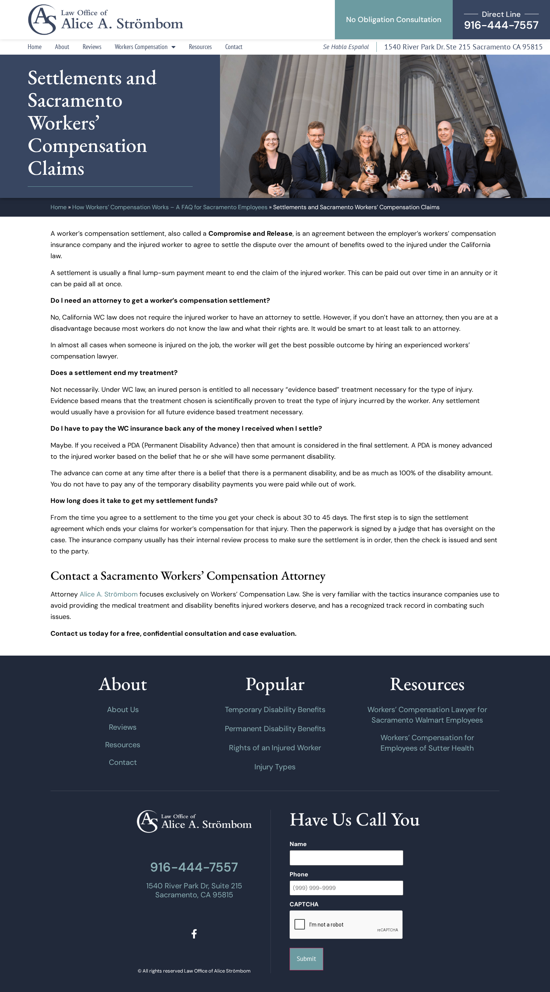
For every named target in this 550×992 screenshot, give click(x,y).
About (62, 46)
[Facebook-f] (194, 933)
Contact (233, 46)
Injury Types (275, 767)
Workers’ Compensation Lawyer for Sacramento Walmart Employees (427, 715)
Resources (200, 46)
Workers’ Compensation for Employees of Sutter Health (427, 743)
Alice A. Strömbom (109, 594)
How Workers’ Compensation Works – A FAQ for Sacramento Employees (170, 207)
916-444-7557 (194, 867)
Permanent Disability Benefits (275, 728)
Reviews (92, 46)
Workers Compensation (141, 46)
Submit (306, 959)
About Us (123, 709)
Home (35, 46)
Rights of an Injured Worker (275, 748)
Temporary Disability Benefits (275, 709)
